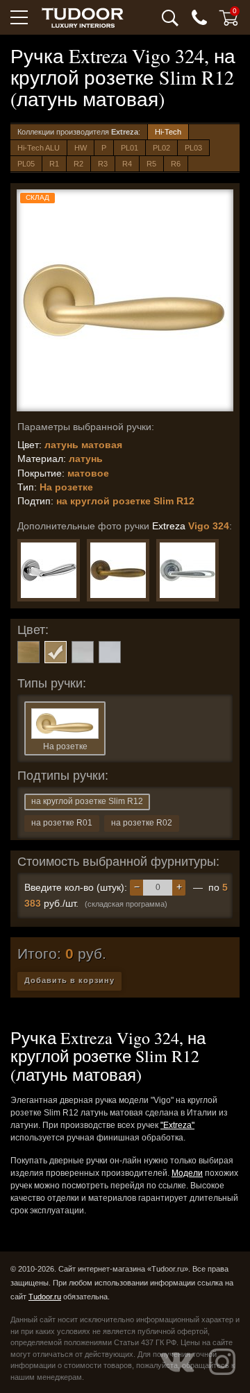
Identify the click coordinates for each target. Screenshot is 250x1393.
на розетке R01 (61, 823)
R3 (103, 164)
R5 (151, 164)
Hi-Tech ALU (38, 148)
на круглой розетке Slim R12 (87, 801)
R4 (127, 164)
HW (80, 148)
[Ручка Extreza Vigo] (48, 570)
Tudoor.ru (44, 1296)
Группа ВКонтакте (177, 1361)
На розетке (65, 746)
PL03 (193, 148)
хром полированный (110, 652)
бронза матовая (28, 652)
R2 (78, 164)
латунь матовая (55, 652)
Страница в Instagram (222, 1361)
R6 (176, 164)
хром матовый (83, 652)
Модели (187, 1173)
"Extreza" (177, 1125)
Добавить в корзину (69, 980)
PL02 (161, 148)
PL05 (26, 164)
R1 (54, 164)
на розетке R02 (141, 823)
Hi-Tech (168, 132)
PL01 (129, 148)
